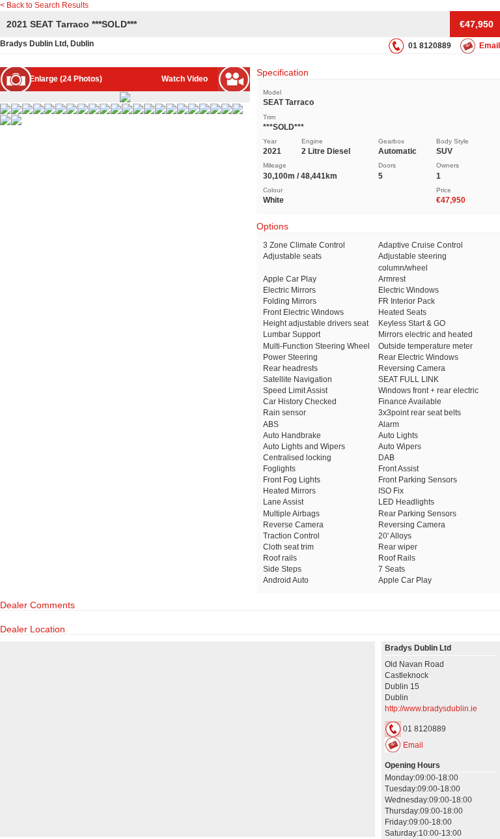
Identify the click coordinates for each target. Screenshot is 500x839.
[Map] (187, 739)
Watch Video (184, 78)
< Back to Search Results (44, 5)
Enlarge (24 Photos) (65, 78)
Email (489, 45)
